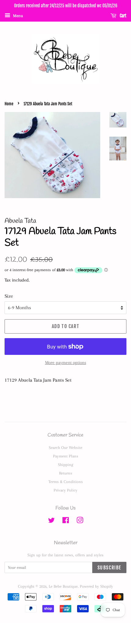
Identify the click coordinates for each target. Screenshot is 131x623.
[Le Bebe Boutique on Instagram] (79, 521)
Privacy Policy (65, 490)
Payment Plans (65, 455)
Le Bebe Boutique (63, 586)
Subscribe (109, 568)
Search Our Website (65, 447)
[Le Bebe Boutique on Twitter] (51, 521)
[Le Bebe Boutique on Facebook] (65, 521)
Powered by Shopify (96, 586)
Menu (17, 15)
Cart (122, 15)
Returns (65, 473)
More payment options (65, 362)
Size (9, 296)
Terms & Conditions (65, 481)
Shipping (65, 464)
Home (9, 103)
